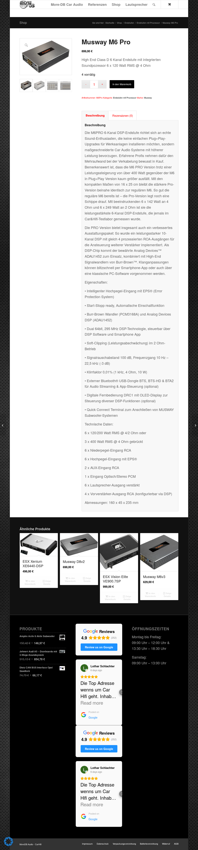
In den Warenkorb (122, 84)
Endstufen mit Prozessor (124, 97)
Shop (23, 22)
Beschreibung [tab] (95, 115)
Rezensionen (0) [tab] (122, 115)
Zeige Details (47, 582)
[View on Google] (84, 668)
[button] (76, 692)
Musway (148, 97)
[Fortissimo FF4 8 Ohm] (3, 425)
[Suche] (154, 4)
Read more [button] (91, 702)
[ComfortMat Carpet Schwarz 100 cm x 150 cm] (195, 425)
